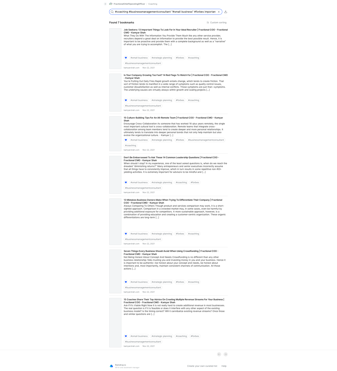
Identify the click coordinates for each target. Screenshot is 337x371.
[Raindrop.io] (111, 366)
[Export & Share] (226, 12)
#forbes (180, 57)
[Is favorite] (126, 58)
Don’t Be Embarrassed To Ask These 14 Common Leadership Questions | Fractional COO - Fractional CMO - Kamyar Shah (168, 156)
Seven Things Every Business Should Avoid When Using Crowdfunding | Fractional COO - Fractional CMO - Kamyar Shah (168, 250)
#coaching (193, 57)
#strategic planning (162, 57)
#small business (139, 57)
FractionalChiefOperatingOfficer (129, 4)
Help (224, 366)
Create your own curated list (202, 366)
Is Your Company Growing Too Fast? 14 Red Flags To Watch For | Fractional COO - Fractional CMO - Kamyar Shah (167, 72)
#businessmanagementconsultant (143, 63)
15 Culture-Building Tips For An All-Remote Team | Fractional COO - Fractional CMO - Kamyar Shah (159, 115)
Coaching (152, 4)
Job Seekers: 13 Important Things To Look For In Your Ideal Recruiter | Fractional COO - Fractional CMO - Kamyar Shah (167, 29)
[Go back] (105, 4)
